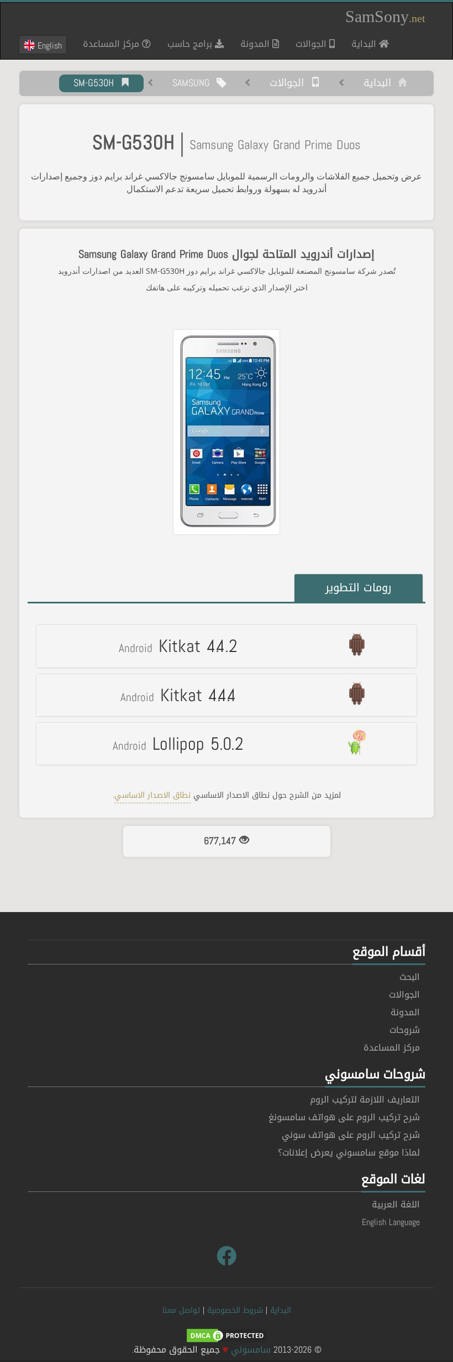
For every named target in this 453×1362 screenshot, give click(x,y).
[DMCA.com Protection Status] (226, 1336)
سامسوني (251, 1349)
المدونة (256, 43)
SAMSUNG (194, 83)
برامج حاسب (191, 43)
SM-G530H (96, 83)
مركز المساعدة (112, 43)
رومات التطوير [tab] (358, 587)
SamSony (385, 16)
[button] (226, 645)
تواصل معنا (181, 1310)
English (48, 45)
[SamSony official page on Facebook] (226, 1256)
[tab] (226, 646)
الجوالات (312, 43)
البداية (361, 43)
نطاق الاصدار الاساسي (152, 795)
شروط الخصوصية (235, 1310)
